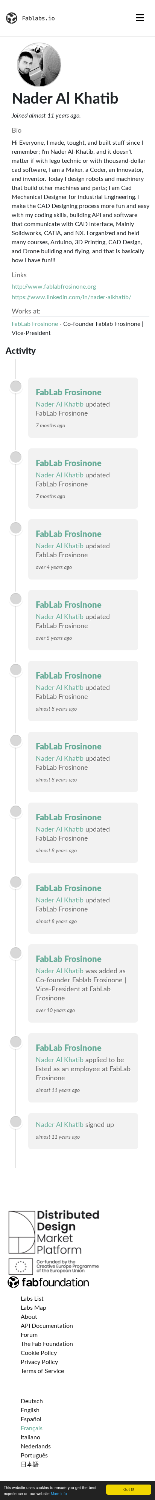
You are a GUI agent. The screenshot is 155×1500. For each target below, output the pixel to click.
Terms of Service (42, 1371)
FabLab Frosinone (35, 324)
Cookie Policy (39, 1353)
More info (59, 1493)
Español (31, 1419)
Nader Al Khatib (60, 404)
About (29, 1317)
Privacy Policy (39, 1362)
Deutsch (32, 1401)
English (30, 1410)
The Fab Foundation (47, 1344)
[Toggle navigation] (140, 18)
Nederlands (36, 1446)
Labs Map (33, 1308)
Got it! (128, 1489)
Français (32, 1428)
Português (34, 1456)
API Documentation (47, 1326)
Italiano (30, 1437)
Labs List (32, 1299)
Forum (29, 1335)
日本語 (30, 1465)
